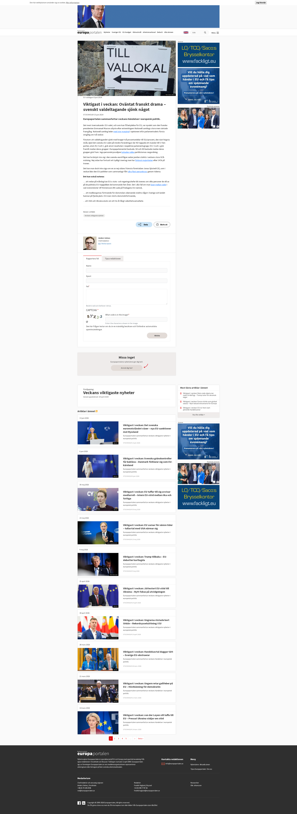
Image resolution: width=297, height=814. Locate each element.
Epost (88, 276)
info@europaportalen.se (174, 763)
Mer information (72, 2)
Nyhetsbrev (194, 764)
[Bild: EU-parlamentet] (98, 532)
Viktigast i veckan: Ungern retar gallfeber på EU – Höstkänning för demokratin (148, 685)
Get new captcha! (87, 322)
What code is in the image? (117, 314)
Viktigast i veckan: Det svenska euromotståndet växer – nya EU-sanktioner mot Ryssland (147, 428)
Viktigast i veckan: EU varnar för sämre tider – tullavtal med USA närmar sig (148, 526)
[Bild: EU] (98, 432)
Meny (213, 33)
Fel (87, 286)
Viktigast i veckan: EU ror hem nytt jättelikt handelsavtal (196, 409)
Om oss (209, 769)
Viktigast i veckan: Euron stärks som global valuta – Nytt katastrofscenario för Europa (200, 402)
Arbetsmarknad (149, 32)
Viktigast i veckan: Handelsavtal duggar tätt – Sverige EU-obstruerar (148, 653)
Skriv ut (163, 224)
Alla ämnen (168, 32)
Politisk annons (213, 106)
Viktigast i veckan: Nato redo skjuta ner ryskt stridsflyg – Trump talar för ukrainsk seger (199, 395)
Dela (146, 224)
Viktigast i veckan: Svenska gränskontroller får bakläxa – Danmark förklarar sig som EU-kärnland (147, 462)
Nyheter (107, 32)
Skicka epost (106, 243)
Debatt (160, 32)
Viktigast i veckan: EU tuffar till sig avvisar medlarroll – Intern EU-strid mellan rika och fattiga (147, 495)
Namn (88, 265)
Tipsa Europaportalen (198, 769)
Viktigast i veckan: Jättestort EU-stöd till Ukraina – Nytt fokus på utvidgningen (146, 590)
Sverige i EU (116, 32)
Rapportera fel (92, 258)
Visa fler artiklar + (198, 415)
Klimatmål (137, 32)
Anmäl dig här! (126, 368)
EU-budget (127, 32)
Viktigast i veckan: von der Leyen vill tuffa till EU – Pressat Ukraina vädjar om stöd (148, 716)
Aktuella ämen (205, 764)
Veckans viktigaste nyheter (94, 216)
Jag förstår (261, 2)
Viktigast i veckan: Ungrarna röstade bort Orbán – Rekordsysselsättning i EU (146, 621)
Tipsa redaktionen (113, 258)
